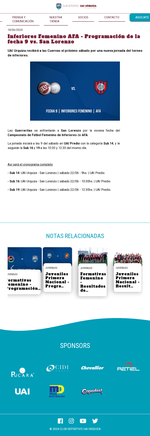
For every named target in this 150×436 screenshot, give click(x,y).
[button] (137, 268)
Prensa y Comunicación (23, 19)
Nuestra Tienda (56, 19)
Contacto (111, 17)
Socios (83, 17)
